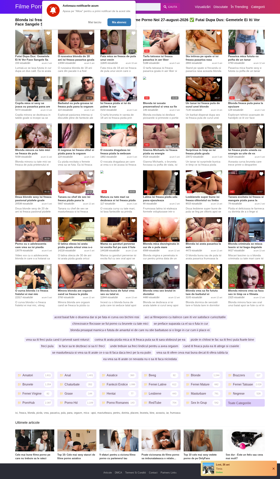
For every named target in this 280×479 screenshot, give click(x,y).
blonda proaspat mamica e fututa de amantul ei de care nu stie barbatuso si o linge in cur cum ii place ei (140, 330)
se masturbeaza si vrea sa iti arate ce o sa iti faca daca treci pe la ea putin (101, 352)
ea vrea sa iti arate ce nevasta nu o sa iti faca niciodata (140, 359)
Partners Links (169, 472)
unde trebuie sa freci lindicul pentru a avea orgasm (144, 346)
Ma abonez (119, 22)
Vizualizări (202, 7)
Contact (153, 472)
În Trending (239, 7)
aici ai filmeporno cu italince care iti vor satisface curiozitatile (185, 317)
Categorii (258, 7)
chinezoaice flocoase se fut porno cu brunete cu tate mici (110, 323)
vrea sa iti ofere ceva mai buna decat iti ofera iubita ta (192, 352)
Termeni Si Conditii (135, 472)
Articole (107, 472)
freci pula (47, 346)
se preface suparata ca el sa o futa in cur (181, 323)
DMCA (118, 472)
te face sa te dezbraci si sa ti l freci (82, 346)
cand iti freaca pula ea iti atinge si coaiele (211, 346)
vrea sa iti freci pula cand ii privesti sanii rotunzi (57, 339)
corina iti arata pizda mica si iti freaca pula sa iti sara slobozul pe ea (140, 339)
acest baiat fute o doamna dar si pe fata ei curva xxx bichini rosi (96, 317)
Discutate (221, 7)
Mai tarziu (94, 22)
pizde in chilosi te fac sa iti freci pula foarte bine (222, 339)
